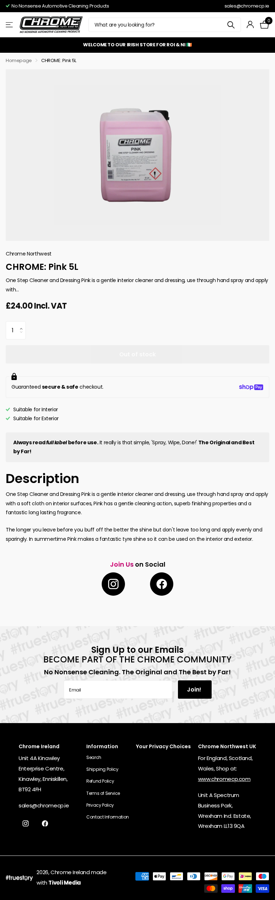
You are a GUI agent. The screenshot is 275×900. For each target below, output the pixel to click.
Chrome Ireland (70, 872)
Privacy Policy (100, 805)
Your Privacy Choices (163, 746)
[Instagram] (113, 584)
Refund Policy (100, 781)
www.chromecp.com (224, 779)
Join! (195, 689)
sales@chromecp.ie (247, 6)
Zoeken (231, 25)
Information (102, 746)
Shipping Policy (102, 769)
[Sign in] (250, 25)
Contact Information (107, 817)
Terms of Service (103, 793)
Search (93, 757)
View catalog (10, 24)
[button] (23, 324)
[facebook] (161, 584)
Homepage (19, 60)
